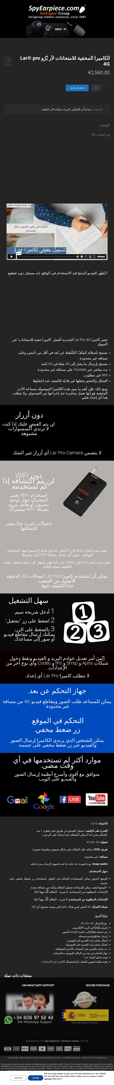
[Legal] (57, 1068)
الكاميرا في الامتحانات (53, 961)
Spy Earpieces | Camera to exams (62, 1041)
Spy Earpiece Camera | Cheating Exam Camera (40, 1058)
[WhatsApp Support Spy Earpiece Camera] (29, 1008)
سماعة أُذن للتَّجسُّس (81, 109)
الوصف (104, 125)
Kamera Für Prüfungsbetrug (93, 1058)
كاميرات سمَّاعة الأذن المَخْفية (55, 109)
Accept (35, 1077)
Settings (18, 1077)
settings (48, 1079)
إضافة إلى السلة (77, 88)
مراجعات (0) (100, 135)
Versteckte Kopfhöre (71, 1058)
